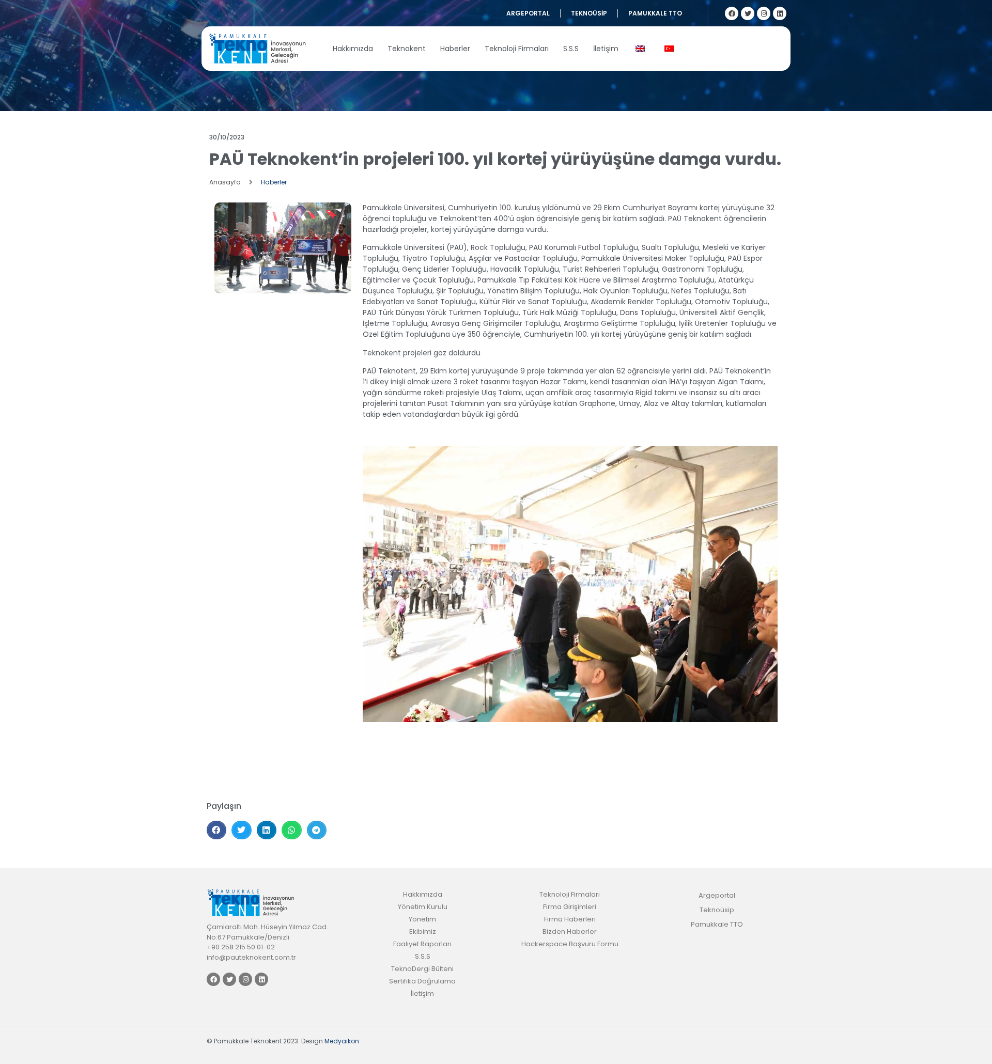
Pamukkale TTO (655, 13)
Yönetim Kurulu (422, 907)
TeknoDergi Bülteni (422, 969)
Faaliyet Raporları (422, 944)
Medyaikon (341, 1041)
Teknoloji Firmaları (517, 48)
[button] (216, 830)
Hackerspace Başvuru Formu (569, 944)
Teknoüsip (589, 13)
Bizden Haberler (569, 931)
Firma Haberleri (570, 919)
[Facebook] (731, 13)
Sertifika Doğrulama (422, 981)
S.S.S (571, 48)
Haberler (455, 48)
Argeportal (528, 13)
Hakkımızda (353, 48)
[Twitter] (747, 13)
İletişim (605, 48)
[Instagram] (763, 13)
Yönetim (422, 919)
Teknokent (407, 48)
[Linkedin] (779, 13)
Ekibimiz (422, 931)
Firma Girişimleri (569, 907)
